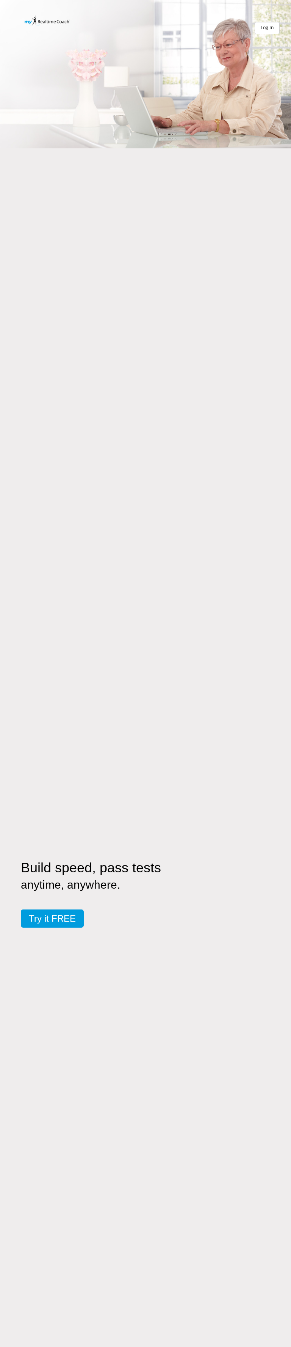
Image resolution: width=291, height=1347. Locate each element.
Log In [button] (267, 28)
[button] (52, 918)
